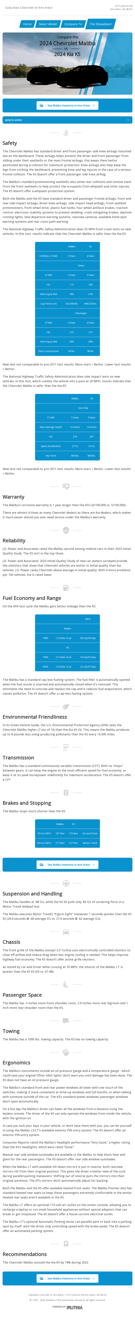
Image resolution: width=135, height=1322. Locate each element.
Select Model (48, 24)
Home (27, 24)
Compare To (73, 24)
